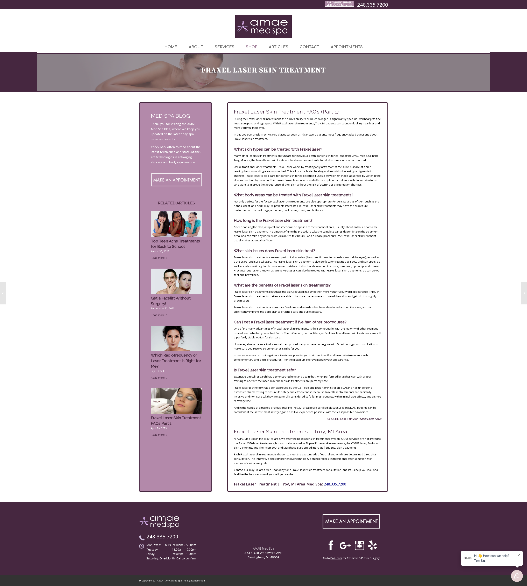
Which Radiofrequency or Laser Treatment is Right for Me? (176, 360)
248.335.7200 (372, 5)
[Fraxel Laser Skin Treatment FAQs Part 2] (3, 293)
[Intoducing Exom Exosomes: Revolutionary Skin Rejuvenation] (524, 293)
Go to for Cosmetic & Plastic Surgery (351, 558)
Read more (158, 258)
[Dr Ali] (339, 5)
